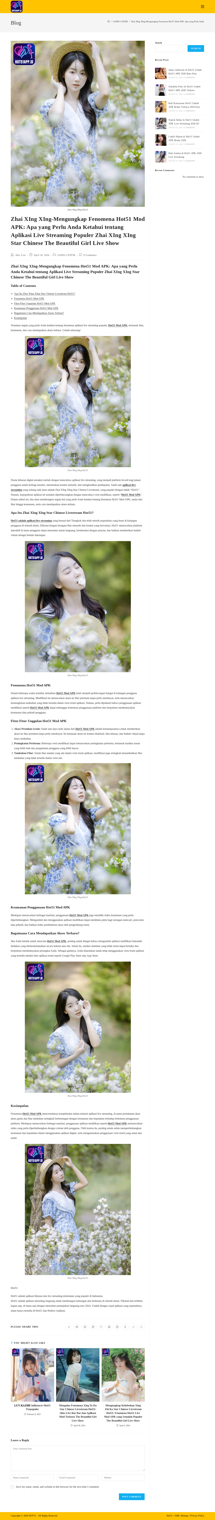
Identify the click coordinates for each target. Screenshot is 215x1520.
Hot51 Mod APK (117, 325)
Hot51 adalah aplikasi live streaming (31, 520)
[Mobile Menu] (202, 6)
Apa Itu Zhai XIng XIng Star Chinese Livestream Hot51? (44, 293)
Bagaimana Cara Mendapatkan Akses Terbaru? (39, 313)
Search (158, 43)
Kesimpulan (20, 317)
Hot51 (170, 1515)
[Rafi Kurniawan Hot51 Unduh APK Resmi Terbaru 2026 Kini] (160, 106)
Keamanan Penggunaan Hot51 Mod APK (36, 308)
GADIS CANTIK (66, 255)
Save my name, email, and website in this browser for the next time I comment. (57, 1486)
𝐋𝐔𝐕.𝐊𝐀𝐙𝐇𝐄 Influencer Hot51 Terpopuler (32, 1407)
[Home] (109, 21)
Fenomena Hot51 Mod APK (29, 298)
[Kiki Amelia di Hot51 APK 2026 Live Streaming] (160, 156)
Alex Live (20, 255)
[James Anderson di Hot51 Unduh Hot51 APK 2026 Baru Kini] (160, 73)
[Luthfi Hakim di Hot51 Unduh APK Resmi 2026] (160, 140)
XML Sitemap (181, 1515)
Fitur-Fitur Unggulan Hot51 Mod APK (34, 303)
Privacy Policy (197, 1515)
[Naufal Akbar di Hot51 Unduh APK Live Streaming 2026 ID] (160, 123)
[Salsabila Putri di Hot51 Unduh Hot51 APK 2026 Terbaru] (160, 90)
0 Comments (89, 255)
